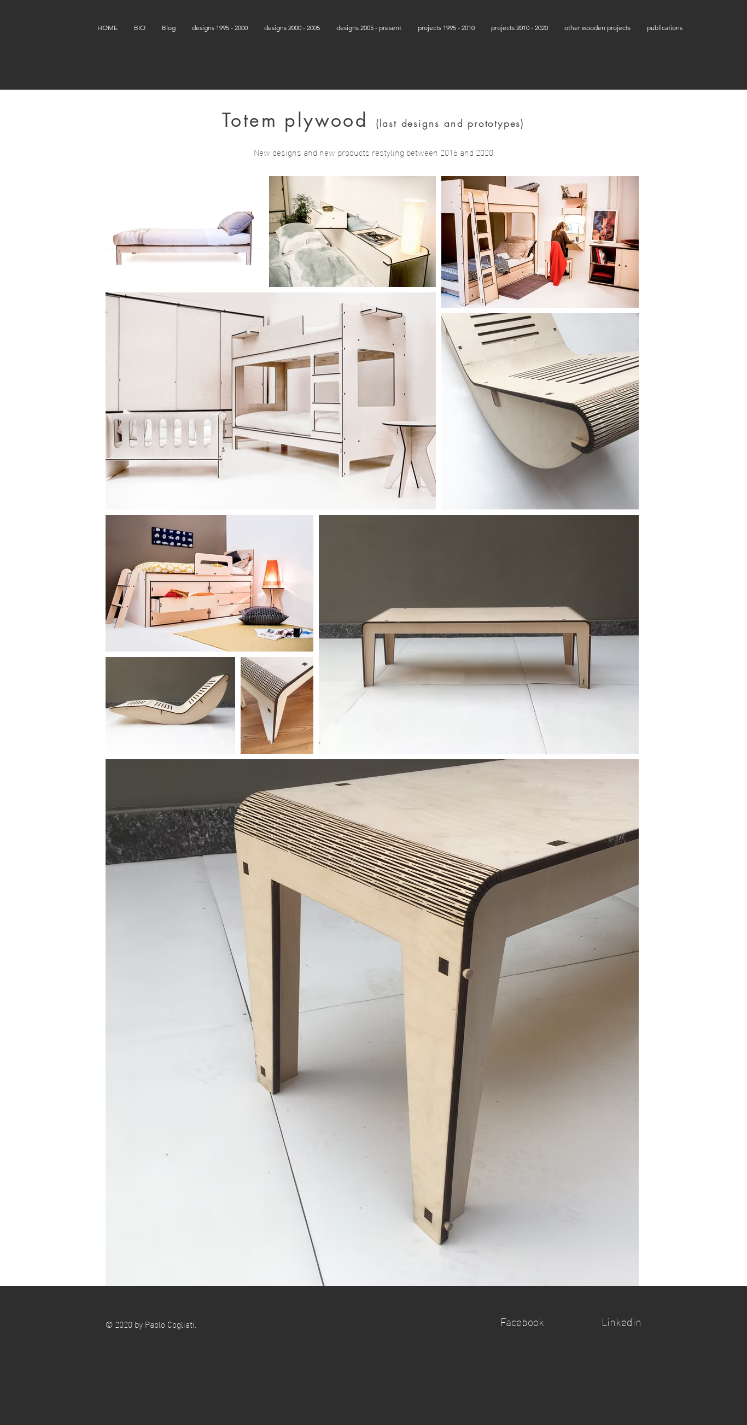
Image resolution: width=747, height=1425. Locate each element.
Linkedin (621, 1320)
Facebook (522, 1320)
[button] (220, 27)
